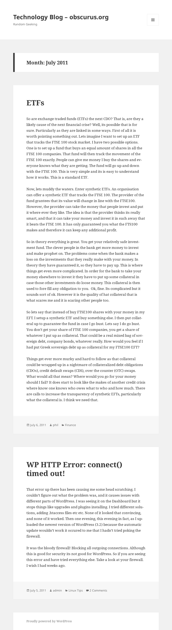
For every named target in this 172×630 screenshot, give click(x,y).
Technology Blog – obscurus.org (61, 17)
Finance (70, 425)
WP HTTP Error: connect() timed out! (74, 469)
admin (57, 590)
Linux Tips (76, 590)
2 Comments (98, 590)
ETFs (35, 103)
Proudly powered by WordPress (49, 621)
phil (55, 425)
